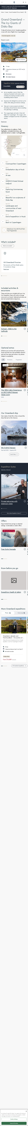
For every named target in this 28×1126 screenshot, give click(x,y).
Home (2, 12)
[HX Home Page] (14, 2)
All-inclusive (8, 74)
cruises (6, 12)
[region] (14, 264)
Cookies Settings (14, 1119)
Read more (19, 87)
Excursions (9, 360)
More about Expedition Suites (13, 513)
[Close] (26, 1111)
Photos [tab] (6, 613)
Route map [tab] (20, 613)
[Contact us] (23, 2)
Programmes (19, 360)
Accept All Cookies (14, 1123)
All (3, 360)
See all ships (13, 454)
